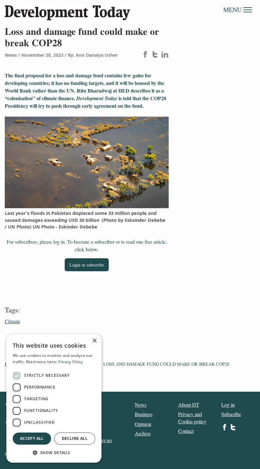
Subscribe (231, 414)
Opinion (143, 424)
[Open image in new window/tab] (87, 162)
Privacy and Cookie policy (192, 417)
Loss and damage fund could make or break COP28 (166, 364)
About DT (188, 404)
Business (144, 414)
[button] (54, 452)
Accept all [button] (32, 438)
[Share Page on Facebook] (145, 55)
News (140, 404)
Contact (186, 430)
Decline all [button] (75, 438)
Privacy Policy (70, 361)
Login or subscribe (86, 265)
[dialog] (53, 398)
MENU (233, 9)
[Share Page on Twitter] (155, 55)
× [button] (94, 340)
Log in (228, 404)
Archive (143, 433)
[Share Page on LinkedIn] (165, 55)
